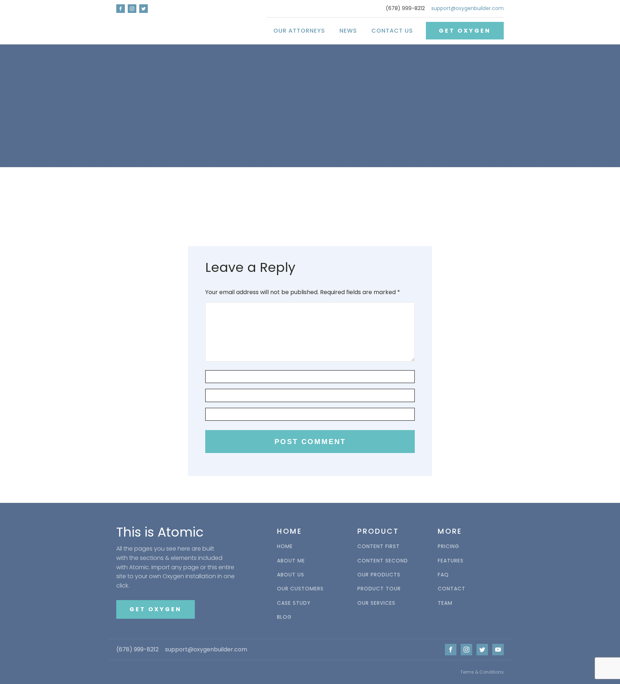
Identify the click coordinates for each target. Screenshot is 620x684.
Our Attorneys (299, 31)
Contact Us (392, 31)
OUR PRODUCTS (378, 574)
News (348, 31)
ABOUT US (290, 574)
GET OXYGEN (465, 31)
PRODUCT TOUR (379, 588)
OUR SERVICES (376, 603)
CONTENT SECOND (382, 560)
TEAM (445, 603)
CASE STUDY (294, 603)
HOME (285, 546)
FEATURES (451, 560)
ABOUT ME (291, 560)
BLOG (284, 617)
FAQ (443, 574)
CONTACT (451, 588)
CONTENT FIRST (378, 546)
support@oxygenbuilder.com (467, 8)
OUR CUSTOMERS (300, 588)
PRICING (448, 546)
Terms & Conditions (482, 672)
